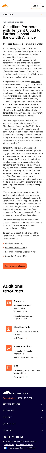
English (40, 44)
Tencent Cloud (9, 63)
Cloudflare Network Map (16, 256)
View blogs (18, 377)
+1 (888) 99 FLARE (23, 398)
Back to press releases (15, 266)
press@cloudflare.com (23, 316)
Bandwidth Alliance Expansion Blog (20, 252)
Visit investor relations (23, 357)
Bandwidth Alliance (14, 84)
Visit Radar (18, 338)
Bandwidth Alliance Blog (16, 247)
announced (35, 81)
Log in (35, 5)
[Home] (5, 5)
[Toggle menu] (43, 6)
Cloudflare (7, 51)
